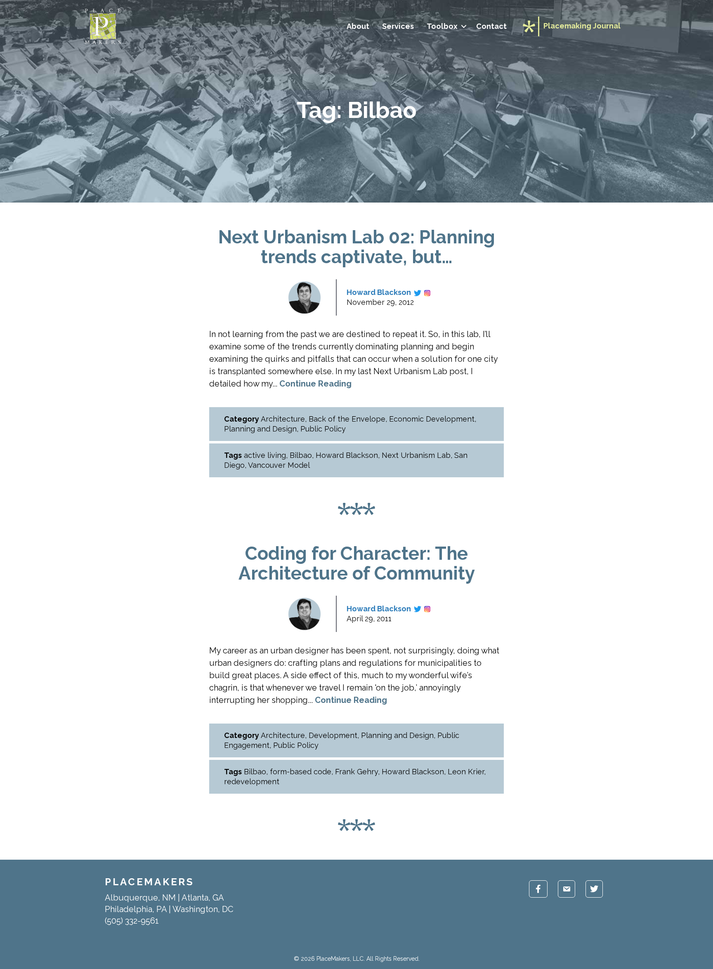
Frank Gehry (356, 771)
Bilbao (301, 455)
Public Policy (323, 428)
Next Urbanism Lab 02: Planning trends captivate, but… (356, 246)
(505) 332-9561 (132, 921)
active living (265, 455)
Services (398, 26)
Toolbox (442, 26)
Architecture (283, 419)
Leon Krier (466, 771)
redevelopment (251, 781)
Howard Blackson (379, 292)
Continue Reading (315, 384)
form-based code (300, 771)
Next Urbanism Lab (416, 455)
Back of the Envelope (347, 419)
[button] (464, 26)
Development (333, 735)
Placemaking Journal (582, 25)
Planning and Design (260, 428)
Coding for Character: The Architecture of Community (356, 563)
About (358, 26)
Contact (491, 26)
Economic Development (432, 419)
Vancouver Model (279, 465)
